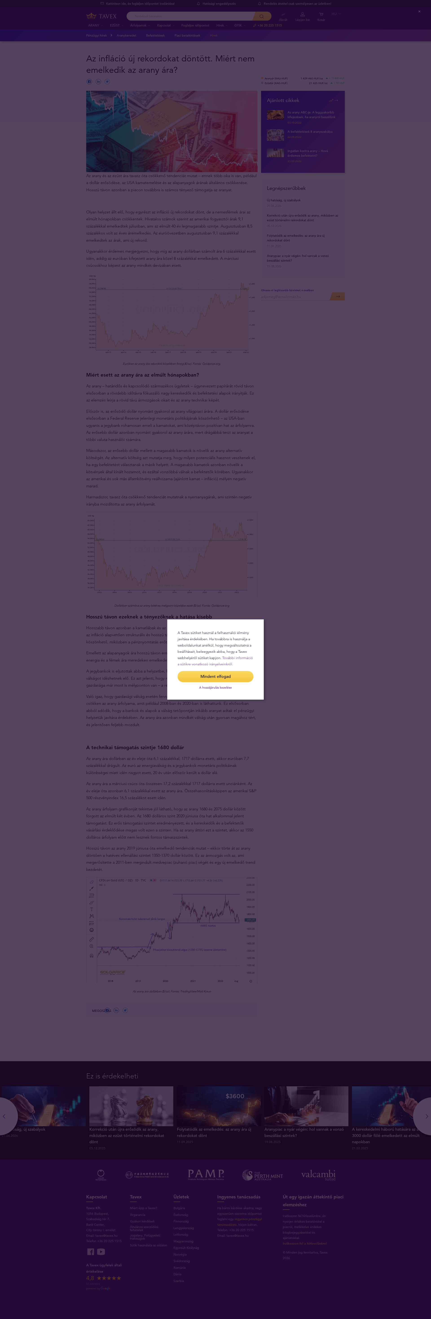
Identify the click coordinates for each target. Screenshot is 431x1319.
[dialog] (215, 659)
